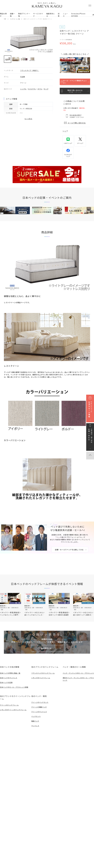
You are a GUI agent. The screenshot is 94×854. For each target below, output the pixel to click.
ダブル (39, 89)
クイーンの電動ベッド (39, 707)
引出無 (22, 77)
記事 (59, 14)
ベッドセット (36, 716)
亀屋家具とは (50, 14)
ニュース (65, 14)
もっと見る (28, 119)
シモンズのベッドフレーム (40, 678)
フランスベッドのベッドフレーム (43, 673)
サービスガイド (38, 14)
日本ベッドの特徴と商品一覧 (10, 673)
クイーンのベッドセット (39, 702)
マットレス (35, 726)
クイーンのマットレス (39, 712)
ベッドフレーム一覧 (15, 19)
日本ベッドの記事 (6, 682)
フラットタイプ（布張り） (29, 70)
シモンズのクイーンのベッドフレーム (13, 710)
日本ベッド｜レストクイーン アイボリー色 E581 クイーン (38, 19)
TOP (5, 19)
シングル (23, 89)
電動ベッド (35, 721)
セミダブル (32, 89)
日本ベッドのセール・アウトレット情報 (14, 687)
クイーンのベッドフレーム (9, 705)
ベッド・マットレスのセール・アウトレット (78, 673)
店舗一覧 (12, 14)
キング (46, 89)
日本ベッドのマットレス (8, 678)
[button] (7, 59)
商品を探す (3, 14)
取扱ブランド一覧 (24, 14)
